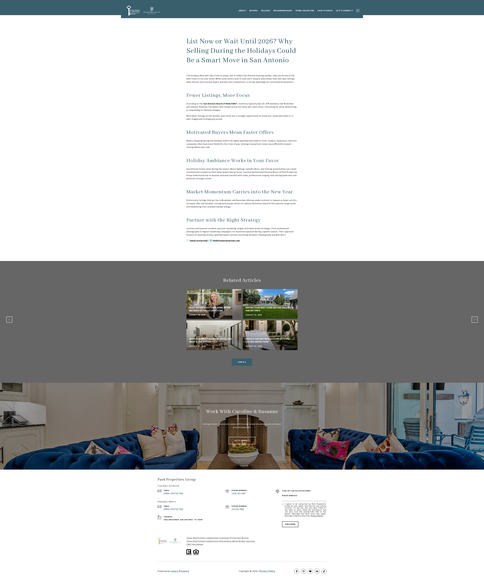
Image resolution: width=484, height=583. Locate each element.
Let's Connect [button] (242, 440)
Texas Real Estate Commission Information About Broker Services (220, 541)
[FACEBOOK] (296, 571)
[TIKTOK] (323, 571)
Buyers (253, 10)
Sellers (265, 10)
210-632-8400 (238, 509)
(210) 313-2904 (238, 493)
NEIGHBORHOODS (282, 10)
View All (242, 362)
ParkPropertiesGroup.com (226, 240)
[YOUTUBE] (310, 571)
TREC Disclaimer (194, 544)
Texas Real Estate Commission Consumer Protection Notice (217, 538)
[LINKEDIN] (317, 571)
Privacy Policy (317, 516)
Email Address (289, 495)
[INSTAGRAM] (303, 571)
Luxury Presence (180, 571)
